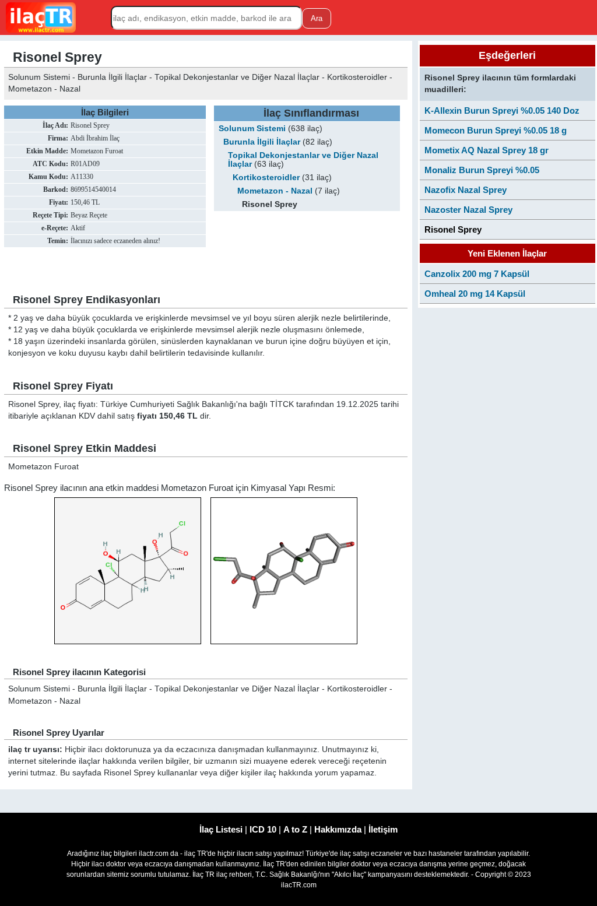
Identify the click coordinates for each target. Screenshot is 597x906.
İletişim (383, 829)
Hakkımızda (337, 829)
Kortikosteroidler (266, 177)
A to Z (295, 829)
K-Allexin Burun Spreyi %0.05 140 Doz (502, 110)
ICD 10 (263, 829)
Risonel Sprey (453, 229)
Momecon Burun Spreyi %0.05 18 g (495, 130)
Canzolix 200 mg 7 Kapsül (476, 274)
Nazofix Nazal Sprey (465, 190)
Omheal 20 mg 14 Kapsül (474, 294)
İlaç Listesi (221, 829)
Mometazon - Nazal (274, 191)
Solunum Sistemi (252, 128)
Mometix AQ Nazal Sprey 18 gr (486, 150)
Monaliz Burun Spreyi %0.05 (481, 170)
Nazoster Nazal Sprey (468, 210)
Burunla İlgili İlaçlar (261, 142)
